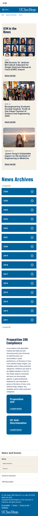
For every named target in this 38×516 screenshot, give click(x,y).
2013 (5, 311)
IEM (5, 3)
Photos (5, 468)
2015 (5, 292)
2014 (5, 301)
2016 (5, 283)
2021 (5, 237)
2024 (5, 210)
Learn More (16, 409)
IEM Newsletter (7, 482)
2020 (5, 246)
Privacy (14, 505)
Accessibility (6, 505)
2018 (5, 265)
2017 (5, 274)
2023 (5, 219)
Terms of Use (24, 505)
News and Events (11, 15)
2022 (5, 228)
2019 (5, 256)
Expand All (6, 186)
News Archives (7, 463)
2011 (5, 320)
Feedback (5, 508)
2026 (5, 191)
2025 (5, 201)
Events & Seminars (9, 476)
